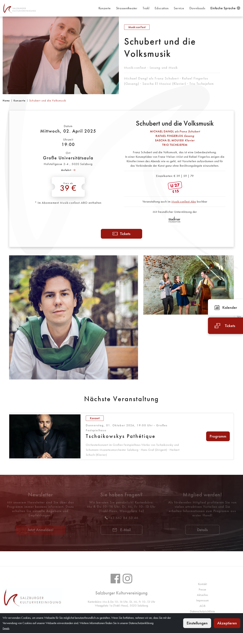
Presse (202, 589)
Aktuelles (202, 595)
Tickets (125, 233)
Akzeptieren (227, 623)
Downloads (197, 8)
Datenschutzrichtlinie (202, 611)
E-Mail (125, 529)
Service (179, 8)
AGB (203, 606)
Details (202, 529)
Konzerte (105, 8)
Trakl (146, 8)
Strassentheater (126, 8)
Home (6, 100)
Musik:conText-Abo (183, 201)
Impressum (202, 600)
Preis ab (68, 187)
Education (162, 8)
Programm (218, 436)
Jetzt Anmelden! (40, 529)
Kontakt (202, 584)
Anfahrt (66, 170)
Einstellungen (197, 623)
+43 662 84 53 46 (123, 518)
